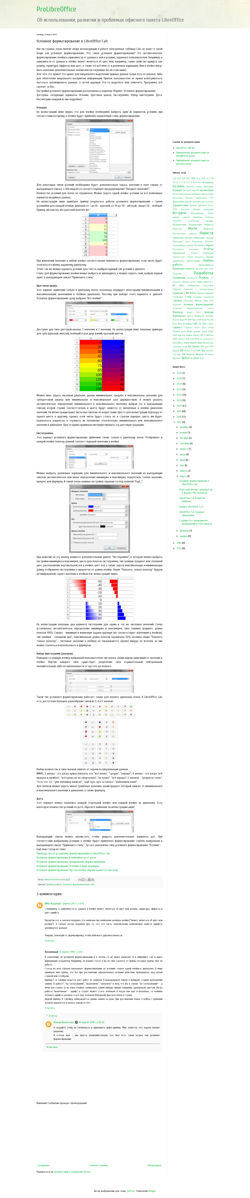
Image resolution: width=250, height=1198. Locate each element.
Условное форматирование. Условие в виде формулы (68, 866)
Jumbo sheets (192, 335)
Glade (189, 331)
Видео (198, 194)
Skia (203, 350)
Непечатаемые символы (184, 234)
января (184, 536)
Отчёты (208, 249)
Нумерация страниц (203, 237)
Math (200, 342)
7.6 (190, 182)
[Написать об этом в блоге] (83, 879)
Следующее (43, 1165)
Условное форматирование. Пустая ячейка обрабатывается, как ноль (77, 870)
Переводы (208, 253)
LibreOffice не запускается (201, 339)
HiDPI (175, 335)
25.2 (198, 178)
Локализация (195, 224)
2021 (174, 178)
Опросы (209, 245)
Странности (208, 297)
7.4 (183, 182)
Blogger (152, 1191)
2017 (179, 422)
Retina (187, 351)
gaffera (131, 1191)
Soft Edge (177, 354)
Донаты (193, 205)
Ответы (53, 1015)
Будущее (177, 190)
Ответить (50, 940)
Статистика (178, 296)
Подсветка (199, 257)
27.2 (207, 178)
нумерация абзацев (183, 237)
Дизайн (188, 202)
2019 (179, 411)
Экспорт (209, 316)
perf (207, 346)
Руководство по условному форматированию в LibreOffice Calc (73, 853)
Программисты (206, 264)
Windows (191, 354)
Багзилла (178, 186)
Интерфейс (180, 213)
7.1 (174, 182)
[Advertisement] (99, 1134)
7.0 (211, 178)
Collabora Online (192, 327)
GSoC (210, 331)
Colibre (210, 324)
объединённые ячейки (183, 245)
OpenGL (196, 346)
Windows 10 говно (204, 354)
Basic (175, 324)
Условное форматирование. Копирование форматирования (71, 862)
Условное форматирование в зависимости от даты (66, 857)
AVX (199, 320)
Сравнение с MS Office (184, 293)
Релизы (204, 277)
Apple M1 (183, 320)
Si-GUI (193, 351)
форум (190, 312)
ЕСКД (175, 209)
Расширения (179, 277)
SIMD (198, 351)
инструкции (208, 209)
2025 (184, 178)
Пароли (194, 253)
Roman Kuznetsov (64, 1022)
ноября (184, 432)
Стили (188, 296)
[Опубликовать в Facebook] (89, 879)
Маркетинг (177, 229)
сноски (193, 282)
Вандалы (184, 194)
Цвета (190, 316)
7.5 (187, 182)
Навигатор (208, 228)
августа (184, 448)
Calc (93, 884)
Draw (211, 327)
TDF (184, 354)
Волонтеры (177, 198)
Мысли (192, 228)
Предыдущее (155, 1165)
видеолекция (207, 194)
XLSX (202, 358)
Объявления (199, 245)
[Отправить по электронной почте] (79, 879)
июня (183, 459)
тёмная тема (201, 300)
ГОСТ (211, 198)
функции (209, 312)
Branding (187, 323)
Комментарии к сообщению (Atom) (72, 1171)
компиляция (193, 221)
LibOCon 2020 (184, 339)
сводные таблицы (181, 282)
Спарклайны (208, 285)
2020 (179, 405)
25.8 (203, 178)
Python (176, 350)
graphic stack (200, 331)
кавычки (186, 217)
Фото (198, 312)
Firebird (176, 331)
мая (182, 465)
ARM (190, 320)
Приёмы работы (54, 884)
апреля (184, 470)
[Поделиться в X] (86, 879)
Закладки (185, 209)
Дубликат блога (205, 205)
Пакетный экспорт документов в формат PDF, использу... (195, 491)
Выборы (189, 198)
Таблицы (177, 300)
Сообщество (193, 285)
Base (204, 319)
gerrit (183, 331)
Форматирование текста (200, 308)
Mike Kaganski (53, 903)
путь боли (208, 269)
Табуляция (188, 301)
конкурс (209, 220)
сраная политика (205, 293)
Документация (180, 205)
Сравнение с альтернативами (198, 289)
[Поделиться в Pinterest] (92, 879)
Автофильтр (207, 182)
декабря (184, 427)
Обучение (209, 241)
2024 (179, 383)
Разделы (177, 273)
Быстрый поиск (190, 190)
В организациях (205, 190)
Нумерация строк (181, 241)
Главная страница (98, 1165)
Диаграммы (178, 201)
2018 (179, 416)
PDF (202, 346)
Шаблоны (199, 316)
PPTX (211, 346)
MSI (189, 346)
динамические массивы (203, 202)
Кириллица (197, 217)
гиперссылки (201, 198)
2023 (179, 389)
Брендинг (208, 186)
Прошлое (200, 269)
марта (183, 476)
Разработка (203, 273)
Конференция (179, 224)
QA (182, 350)
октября (184, 438)
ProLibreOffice (56, 9)
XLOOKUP (195, 358)
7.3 (180, 182)
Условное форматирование (76, 884)
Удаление (177, 304)
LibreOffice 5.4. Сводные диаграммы (191, 513)
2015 (179, 548)
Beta (180, 323)
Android (176, 320)
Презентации (193, 260)
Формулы (178, 312)
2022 (179, 178)
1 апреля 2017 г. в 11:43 (73, 903)
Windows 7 (177, 358)
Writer (186, 358)
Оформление (179, 253)
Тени (211, 301)
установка (177, 308)
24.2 (188, 178)
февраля (184, 530)
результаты (192, 278)
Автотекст (197, 182)
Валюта (176, 194)
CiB (199, 324)
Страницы (197, 297)
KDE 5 (202, 335)
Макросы (209, 224)
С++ (212, 278)
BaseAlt (210, 320)
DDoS (204, 327)
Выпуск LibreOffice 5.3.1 (191, 506)
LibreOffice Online (181, 342)
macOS (193, 342)
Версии (191, 194)
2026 (179, 373)
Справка (177, 289)
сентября (185, 443)
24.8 (193, 178)
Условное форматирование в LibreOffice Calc (194, 482)
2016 (179, 542)
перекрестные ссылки (183, 257)
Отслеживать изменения (185, 249)
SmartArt (209, 351)
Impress (181, 335)
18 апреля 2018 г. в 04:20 (91, 1022)
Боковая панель (194, 186)
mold (185, 346)
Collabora (177, 327)
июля (183, 454)
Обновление (197, 241)
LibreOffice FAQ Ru (185, 148)
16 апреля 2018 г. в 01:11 (70, 951)
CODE (204, 323)
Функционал (179, 315)
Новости (206, 233)
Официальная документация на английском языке (192, 154)
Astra (194, 319)
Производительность (184, 268)
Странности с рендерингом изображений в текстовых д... (196, 522)
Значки (196, 209)
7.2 (177, 182)
